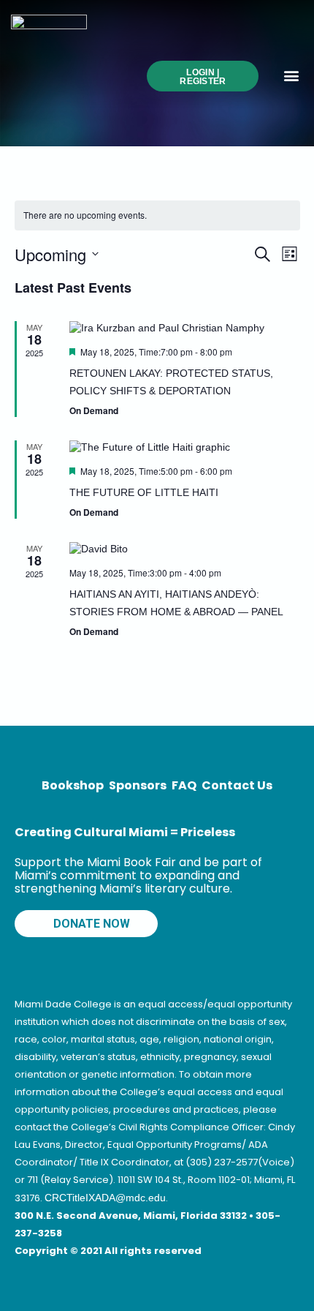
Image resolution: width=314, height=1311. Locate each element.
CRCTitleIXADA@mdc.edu (105, 1197)
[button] (291, 75)
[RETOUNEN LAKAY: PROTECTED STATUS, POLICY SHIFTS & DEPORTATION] (177, 327)
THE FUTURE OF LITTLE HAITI (143, 492)
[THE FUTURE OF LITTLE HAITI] (177, 447)
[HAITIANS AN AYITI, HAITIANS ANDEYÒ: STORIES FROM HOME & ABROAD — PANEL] (177, 548)
